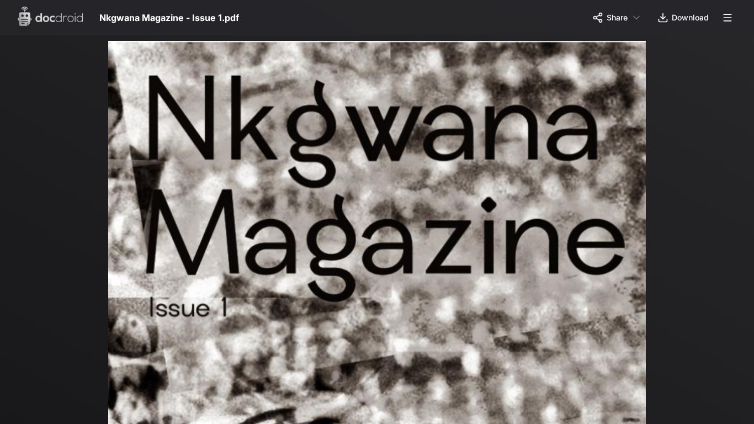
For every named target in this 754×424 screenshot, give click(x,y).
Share (617, 17)
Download (690, 17)
